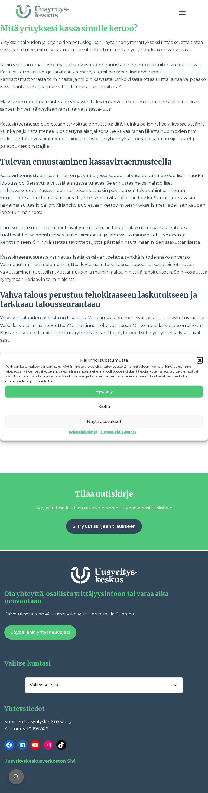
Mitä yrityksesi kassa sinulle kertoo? (69, 28)
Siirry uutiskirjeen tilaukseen (104, 526)
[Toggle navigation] (184, 13)
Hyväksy (104, 391)
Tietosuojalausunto (118, 432)
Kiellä (104, 406)
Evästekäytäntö (83, 432)
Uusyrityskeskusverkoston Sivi (40, 761)
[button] (200, 360)
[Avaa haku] (16, 776)
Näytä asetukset (104, 421)
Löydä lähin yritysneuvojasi (40, 632)
